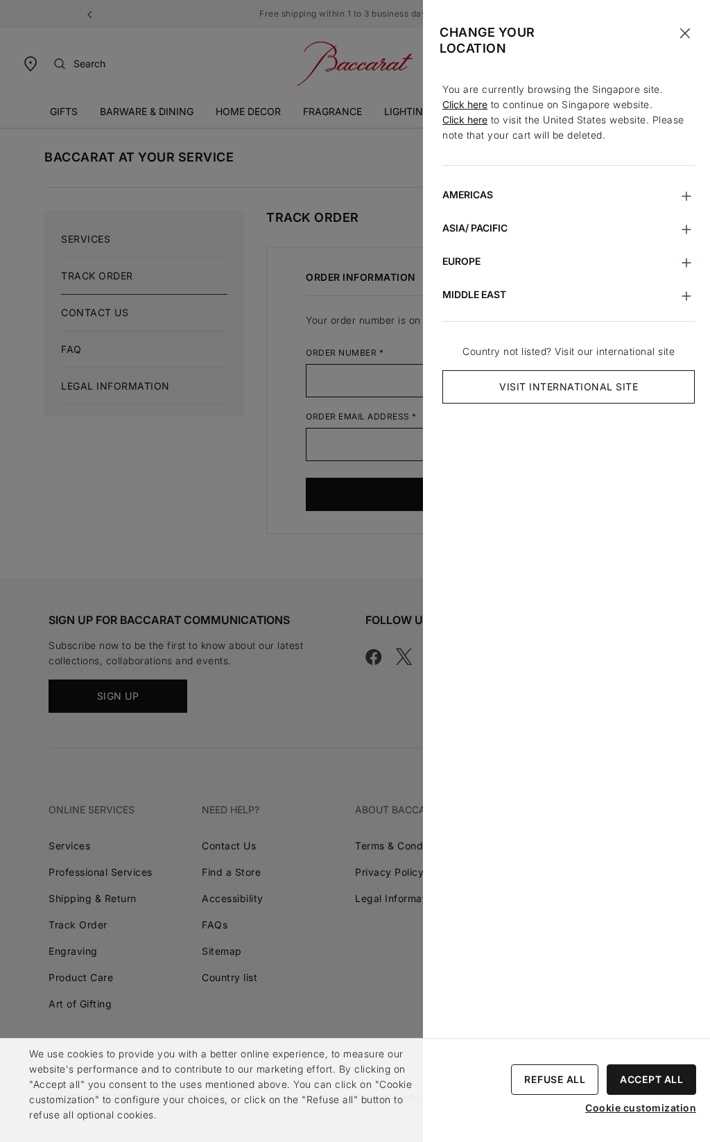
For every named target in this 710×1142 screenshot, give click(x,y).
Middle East (474, 294)
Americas (467, 194)
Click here (464, 104)
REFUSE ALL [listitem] (554, 1079)
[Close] (685, 33)
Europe (461, 261)
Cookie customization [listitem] (640, 1108)
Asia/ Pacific (475, 228)
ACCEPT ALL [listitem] (651, 1079)
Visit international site (568, 386)
